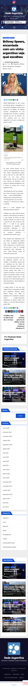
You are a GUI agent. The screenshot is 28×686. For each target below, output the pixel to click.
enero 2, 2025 (9, 574)
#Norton (5, 68)
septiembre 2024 (7, 444)
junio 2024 (6, 457)
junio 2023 (6, 507)
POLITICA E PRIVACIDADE (11, 677)
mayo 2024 (6, 461)
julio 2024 (5, 453)
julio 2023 (5, 502)
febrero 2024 (6, 473)
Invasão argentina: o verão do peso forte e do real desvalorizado (13, 624)
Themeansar (14, 670)
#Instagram (18, 66)
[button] (25, 27)
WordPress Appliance (4, 682)
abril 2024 (5, 465)
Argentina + (5, 37)
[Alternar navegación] (14, 27)
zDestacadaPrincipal (9, 543)
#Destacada (10, 66)
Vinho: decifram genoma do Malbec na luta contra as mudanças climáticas (19, 322)
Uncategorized (7, 534)
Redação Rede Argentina (12, 62)
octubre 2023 (6, 490)
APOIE (22, 674)
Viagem (5, 538)
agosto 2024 (6, 449)
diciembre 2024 (7, 432)
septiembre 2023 (7, 494)
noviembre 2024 (7, 436)
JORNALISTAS (7, 674)
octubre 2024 (6, 440)
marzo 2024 (6, 469)
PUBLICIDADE (16, 674)
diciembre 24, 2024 (10, 609)
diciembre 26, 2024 (10, 591)
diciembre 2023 (7, 482)
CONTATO (21, 677)
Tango (4, 530)
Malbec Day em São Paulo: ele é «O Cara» (8, 318)
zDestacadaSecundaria (9, 547)
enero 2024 (6, 478)
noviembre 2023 (7, 486)
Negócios (12, 37)
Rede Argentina (14, 13)
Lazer (4, 522)
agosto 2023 (6, 498)
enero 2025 (6, 428)
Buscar (5, 410)
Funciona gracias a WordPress (10, 668)
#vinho (10, 68)
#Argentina (16, 64)
